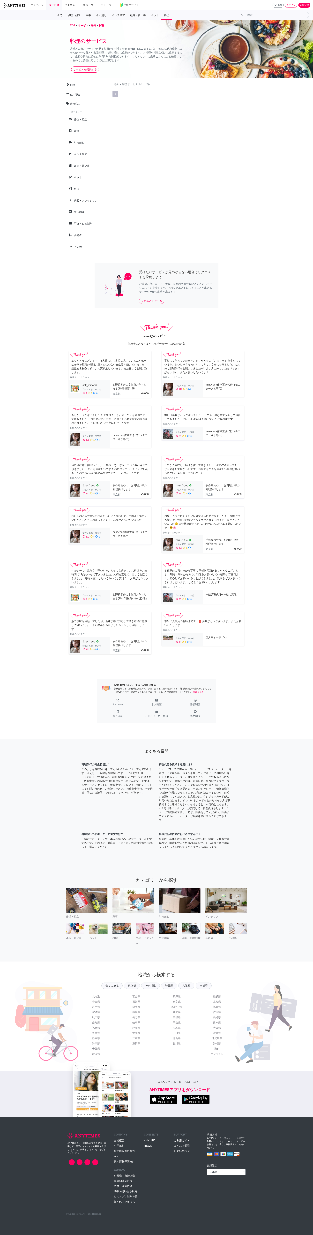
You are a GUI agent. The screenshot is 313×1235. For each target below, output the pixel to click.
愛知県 (136, 1033)
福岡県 (217, 1007)
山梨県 (136, 1012)
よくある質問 (182, 1145)
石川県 (136, 1001)
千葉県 (96, 1048)
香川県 (177, 1043)
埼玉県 (169, 985)
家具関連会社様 (123, 1181)
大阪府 (186, 985)
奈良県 (177, 1001)
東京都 (132, 985)
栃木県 (96, 1038)
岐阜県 (136, 1022)
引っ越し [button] (101, 15)
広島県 (177, 1027)
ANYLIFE (149, 1140)
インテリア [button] (118, 15)
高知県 (217, 1001)
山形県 (96, 1022)
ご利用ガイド (182, 1140)
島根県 (177, 1017)
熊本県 (217, 1022)
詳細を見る (198, 692)
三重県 (136, 1038)
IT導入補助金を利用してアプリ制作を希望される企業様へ (125, 1196)
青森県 (96, 1001)
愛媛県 (217, 996)
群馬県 (96, 1043)
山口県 (177, 1033)
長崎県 (217, 1017)
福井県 (136, 1007)
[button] (278, 5)
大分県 (217, 1027)
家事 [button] (88, 15)
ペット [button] (155, 15)
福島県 (96, 1027)
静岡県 (136, 1027)
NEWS (148, 1145)
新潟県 (96, 1054)
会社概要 (119, 1140)
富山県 (136, 996)
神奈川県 (150, 985)
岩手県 (96, 1007)
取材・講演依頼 (123, 1186)
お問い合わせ (182, 1151)
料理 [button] (166, 15)
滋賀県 (136, 1043)
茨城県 (96, 1033)
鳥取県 (177, 1012)
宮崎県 (217, 1033)
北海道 (96, 996)
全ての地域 (112, 985)
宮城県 (96, 1012)
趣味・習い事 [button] (138, 15)
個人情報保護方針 (124, 1161)
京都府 (204, 985)
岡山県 (177, 1022)
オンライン (217, 1054)
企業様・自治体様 (124, 1175)
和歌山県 (176, 1007)
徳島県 (177, 1038)
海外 (217, 1048)
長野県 (136, 1017)
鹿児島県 (217, 1038)
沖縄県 (217, 1043)
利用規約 (119, 1145)
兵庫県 (177, 996)
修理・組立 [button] (74, 15)
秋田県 (96, 1017)
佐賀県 (217, 1012)
